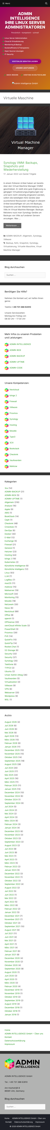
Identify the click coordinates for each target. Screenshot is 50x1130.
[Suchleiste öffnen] (46, 3)
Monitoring (10, 597)
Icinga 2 (13, 395)
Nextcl (12, 389)
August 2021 (10, 930)
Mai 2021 (9, 940)
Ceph (7, 520)
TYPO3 (8, 668)
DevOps (8, 530)
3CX (11, 442)
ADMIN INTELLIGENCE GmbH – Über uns (24, 1033)
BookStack (10, 516)
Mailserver (9, 590)
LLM (7, 576)
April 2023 (9, 859)
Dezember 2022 (12, 873)
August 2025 (11, 764)
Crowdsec (9, 527)
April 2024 (9, 817)
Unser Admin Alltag (14, 675)
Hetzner (8, 551)
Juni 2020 (9, 976)
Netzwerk (9, 604)
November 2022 (12, 877)
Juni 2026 (9, 729)
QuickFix (9, 639)
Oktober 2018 (11, 1011)
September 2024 (12, 803)
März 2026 (10, 740)
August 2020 (11, 972)
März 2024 (10, 821)
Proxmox (14, 413)
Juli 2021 (9, 933)
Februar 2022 (11, 909)
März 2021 (9, 947)
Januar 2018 (10, 1014)
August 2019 (11, 1004)
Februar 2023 (11, 866)
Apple (7, 509)
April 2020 (9, 979)
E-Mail (8, 537)
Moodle (13, 431)
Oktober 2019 (11, 997)
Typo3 (12, 437)
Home (7, 1030)
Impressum (10, 1044)
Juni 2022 (9, 895)
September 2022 (12, 884)
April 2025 (9, 778)
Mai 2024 (9, 813)
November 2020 (12, 961)
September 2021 (12, 926)
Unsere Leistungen (25, 68)
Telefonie (9, 664)
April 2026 (9, 736)
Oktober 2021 (11, 923)
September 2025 (12, 761)
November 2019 (12, 993)
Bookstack (14, 448)
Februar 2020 (11, 986)
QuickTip (9, 643)
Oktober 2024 (11, 799)
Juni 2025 (9, 771)
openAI (8, 618)
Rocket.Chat (10, 647)
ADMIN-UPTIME (17, 362)
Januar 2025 (10, 789)
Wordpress (10, 696)
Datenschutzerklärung (15, 1041)
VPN (7, 689)
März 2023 (10, 863)
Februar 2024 (11, 824)
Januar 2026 (11, 747)
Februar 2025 (11, 785)
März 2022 (10, 905)
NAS (16, 243)
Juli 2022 (9, 891)
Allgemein (27, 236)
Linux (7, 573)
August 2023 (11, 845)
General (8, 548)
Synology (37, 236)
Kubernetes (10, 562)
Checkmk (14, 454)
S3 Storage (10, 650)
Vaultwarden (15, 460)
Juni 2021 (9, 937)
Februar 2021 (11, 951)
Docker (8, 534)
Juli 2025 (9, 768)
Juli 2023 (9, 849)
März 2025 (10, 782)
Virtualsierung (10, 246)
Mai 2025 (9, 775)
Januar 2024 (11, 828)
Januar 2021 (10, 954)
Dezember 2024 (12, 792)
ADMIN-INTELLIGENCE (20, 344)
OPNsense (10, 622)
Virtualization (11, 682)
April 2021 (9, 944)
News (7, 608)
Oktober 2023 (11, 838)
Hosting (13, 425)
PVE (6, 636)
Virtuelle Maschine (26, 246)
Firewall (13, 401)
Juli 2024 (9, 806)
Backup (9, 243)
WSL (7, 699)
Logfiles (8, 580)
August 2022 (11, 888)
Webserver (10, 692)
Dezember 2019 (12, 990)
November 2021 (12, 919)
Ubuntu (8, 671)
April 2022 (9, 902)
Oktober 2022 (11, 881)
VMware (7, 239)
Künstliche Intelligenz (14, 569)
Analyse (8, 506)
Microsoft (9, 594)
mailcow (8, 587)
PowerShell (10, 629)
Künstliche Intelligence (15, 566)
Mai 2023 (9, 856)
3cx (6, 488)
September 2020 (12, 969)
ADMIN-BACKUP (14, 236)
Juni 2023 (9, 852)
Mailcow (13, 466)
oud (17, 389)
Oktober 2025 (11, 757)
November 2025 (12, 754)
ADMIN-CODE (16, 368)
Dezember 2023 (12, 831)
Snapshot (24, 243)
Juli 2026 (9, 725)
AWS (7, 513)
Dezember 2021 (12, 916)
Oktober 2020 (11, 965)
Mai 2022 (9, 898)
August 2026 (11, 722)
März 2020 (10, 983)
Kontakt (8, 1037)
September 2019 (12, 1000)
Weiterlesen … (12, 225)
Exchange (9, 541)
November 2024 (12, 796)
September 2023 (12, 842)
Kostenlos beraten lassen (25, 61)
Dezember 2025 (12, 750)
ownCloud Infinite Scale (16, 625)
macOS (8, 583)
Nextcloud (9, 611)
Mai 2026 (9, 732)
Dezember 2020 (12, 958)
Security (8, 654)
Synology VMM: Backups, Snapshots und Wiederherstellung (20, 166)
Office (7, 615)
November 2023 (12, 835)
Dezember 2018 (12, 1007)
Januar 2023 (11, 870)
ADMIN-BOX (15, 350)
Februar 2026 (11, 743)
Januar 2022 (10, 912)
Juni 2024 (9, 810)
